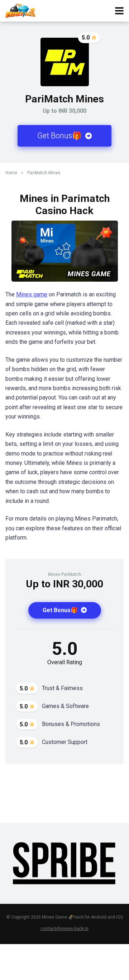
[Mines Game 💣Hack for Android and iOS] (20, 10)
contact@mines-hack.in (64, 928)
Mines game (31, 294)
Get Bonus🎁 (60, 135)
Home (11, 172)
